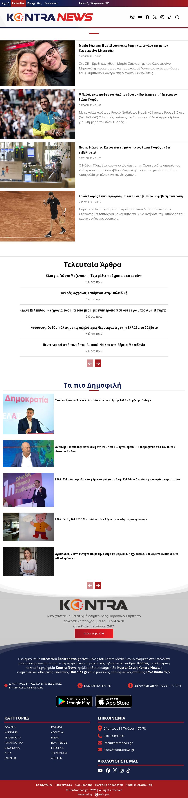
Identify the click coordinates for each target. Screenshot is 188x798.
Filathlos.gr (78, 672)
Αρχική (5, 3)
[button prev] (90, 363)
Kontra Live (18, 3)
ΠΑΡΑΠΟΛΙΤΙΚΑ (13, 742)
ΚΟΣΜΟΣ (56, 727)
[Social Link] (132, 17)
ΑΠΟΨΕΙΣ (56, 758)
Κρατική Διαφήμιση (139, 785)
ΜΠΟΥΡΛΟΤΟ (12, 737)
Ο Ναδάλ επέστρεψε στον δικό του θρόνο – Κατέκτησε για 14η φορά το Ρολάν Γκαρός (128, 97)
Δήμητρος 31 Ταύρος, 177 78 (125, 728)
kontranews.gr (69, 659)
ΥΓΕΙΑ (7, 753)
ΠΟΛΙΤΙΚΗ (10, 727)
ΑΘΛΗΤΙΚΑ (57, 732)
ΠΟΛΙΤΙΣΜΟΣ (59, 742)
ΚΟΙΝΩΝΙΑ (10, 732)
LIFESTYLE (57, 747)
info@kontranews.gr (118, 743)
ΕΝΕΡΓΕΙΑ (10, 758)
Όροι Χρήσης (83, 785)
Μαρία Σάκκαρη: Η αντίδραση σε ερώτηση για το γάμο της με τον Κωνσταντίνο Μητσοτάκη (123, 48)
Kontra (142, 663)
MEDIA (55, 737)
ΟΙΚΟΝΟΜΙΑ (12, 747)
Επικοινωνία (51, 3)
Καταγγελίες (34, 3)
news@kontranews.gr (119, 749)
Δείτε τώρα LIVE (94, 633)
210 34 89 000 (114, 736)
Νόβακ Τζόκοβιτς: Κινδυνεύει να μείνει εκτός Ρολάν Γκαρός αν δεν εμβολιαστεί (125, 150)
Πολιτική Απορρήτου (109, 785)
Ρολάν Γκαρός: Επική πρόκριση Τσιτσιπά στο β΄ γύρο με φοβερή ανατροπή (131, 196)
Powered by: (89, 794)
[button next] (98, 363)
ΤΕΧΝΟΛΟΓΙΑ (59, 753)
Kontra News (66, 667)
